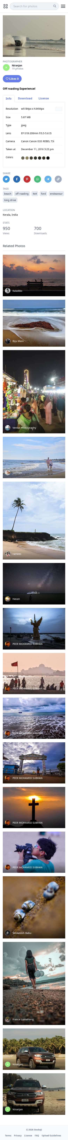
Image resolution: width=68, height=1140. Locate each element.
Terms (8, 1135)
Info (9, 98)
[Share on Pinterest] (27, 179)
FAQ (37, 1135)
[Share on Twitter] (6, 179)
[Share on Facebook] (16, 179)
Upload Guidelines (51, 1135)
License (44, 98)
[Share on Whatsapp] (37, 179)
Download (25, 98)
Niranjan (17, 65)
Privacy (18, 1135)
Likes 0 (14, 79)
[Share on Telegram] (47, 179)
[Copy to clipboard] (58, 179)
